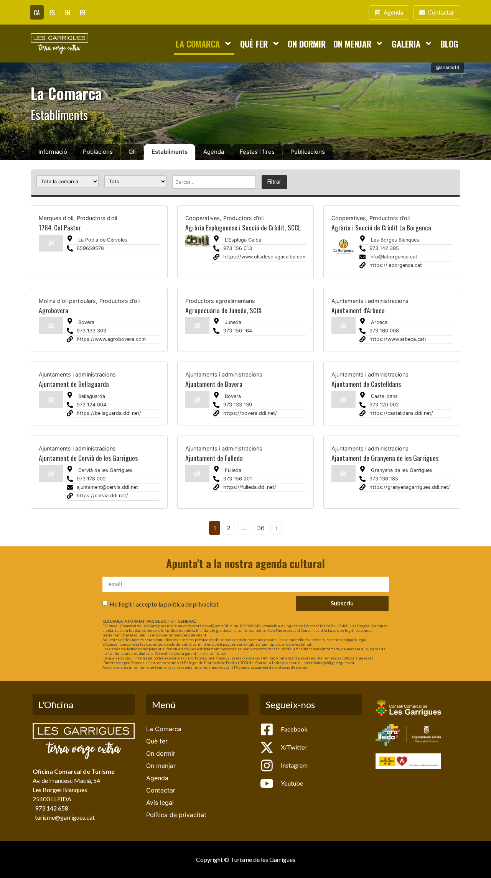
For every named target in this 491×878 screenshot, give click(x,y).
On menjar (352, 43)
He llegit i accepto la (164, 604)
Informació (52, 151)
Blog (449, 43)
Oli (132, 151)
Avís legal (160, 802)
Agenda (213, 151)
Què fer (254, 43)
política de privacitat (191, 604)
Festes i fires (257, 151)
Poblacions (98, 151)
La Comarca (198, 43)
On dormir (307, 43)
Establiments (170, 151)
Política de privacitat (176, 815)
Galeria (406, 43)
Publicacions (307, 151)
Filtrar (274, 182)
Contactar (160, 790)
